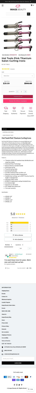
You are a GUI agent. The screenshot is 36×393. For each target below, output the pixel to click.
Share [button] (8, 268)
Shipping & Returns (6, 335)
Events (3, 308)
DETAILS (5, 129)
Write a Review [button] (19, 235)
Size (3, 72)
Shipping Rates (5, 290)
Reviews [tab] (7, 245)
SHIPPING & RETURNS (8, 132)
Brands (3, 293)
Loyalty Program (6, 302)
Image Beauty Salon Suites (8, 305)
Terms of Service (6, 340)
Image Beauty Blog (6, 317)
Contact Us (4, 296)
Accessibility (5, 338)
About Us (4, 314)
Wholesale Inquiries (6, 299)
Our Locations (5, 332)
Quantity (11, 91)
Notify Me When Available (18, 101)
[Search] (28, 14)
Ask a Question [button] (19, 239)
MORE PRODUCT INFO (8, 135)
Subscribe (18, 363)
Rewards (4, 329)
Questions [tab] (18, 245)
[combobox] (16, 13)
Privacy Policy (5, 326)
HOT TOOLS (6, 64)
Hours (3, 320)
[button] (2, 5)
